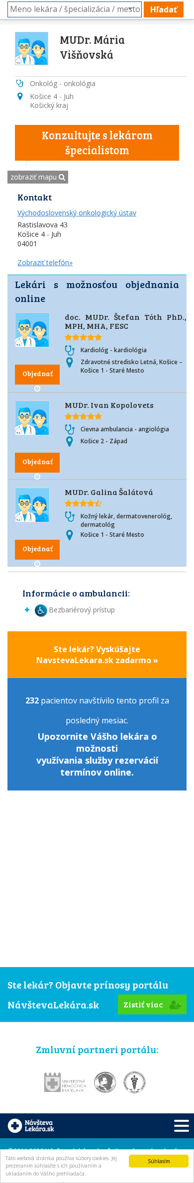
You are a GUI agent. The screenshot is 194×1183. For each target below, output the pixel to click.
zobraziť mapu (34, 177)
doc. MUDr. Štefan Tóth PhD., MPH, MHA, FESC (126, 321)
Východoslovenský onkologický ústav (76, 212)
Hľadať (163, 9)
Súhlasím (159, 1161)
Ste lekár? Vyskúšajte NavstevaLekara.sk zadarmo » (97, 655)
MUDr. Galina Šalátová (109, 492)
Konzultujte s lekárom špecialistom (97, 142)
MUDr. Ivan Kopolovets (109, 404)
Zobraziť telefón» (45, 262)
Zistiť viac (144, 1004)
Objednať (37, 373)
